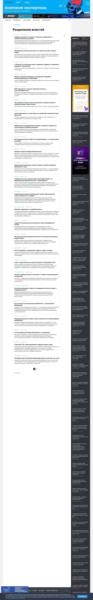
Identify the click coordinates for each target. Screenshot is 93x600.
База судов (36, 20)
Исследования (46, 20)
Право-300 (7, 20)
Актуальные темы (19, 206)
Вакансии (41, 590)
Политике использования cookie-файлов (15, 598)
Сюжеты (16, 149)
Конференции (17, 20)
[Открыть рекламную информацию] (87, 111)
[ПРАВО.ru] (10, 16)
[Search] (69, 20)
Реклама (34, 590)
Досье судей (26, 20)
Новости (16, 34)
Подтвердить (82, 596)
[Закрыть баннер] (27, 587)
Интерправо (17, 162)
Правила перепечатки (52, 590)
